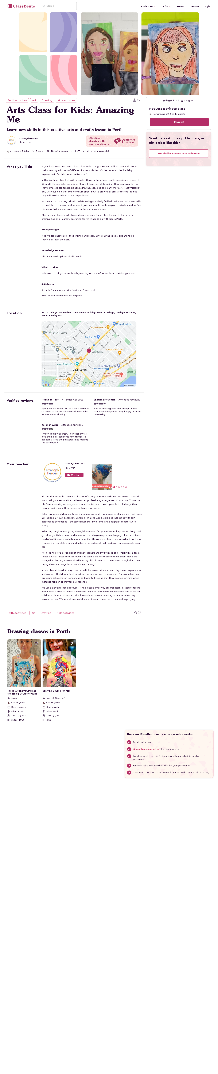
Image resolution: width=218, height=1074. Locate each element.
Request (179, 122)
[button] (96, 477)
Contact (194, 6)
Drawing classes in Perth (38, 631)
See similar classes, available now (179, 153)
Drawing (47, 100)
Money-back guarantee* (146, 749)
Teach (180, 6)
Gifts (165, 6)
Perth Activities (17, 100)
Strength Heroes (29, 138)
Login (206, 6)
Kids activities (66, 100)
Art (34, 100)
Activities (147, 6)
